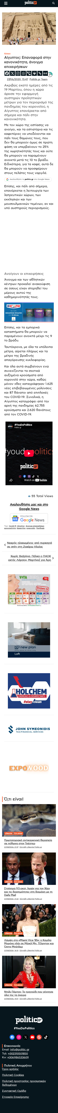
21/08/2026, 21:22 (11, 899)
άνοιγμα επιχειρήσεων (35, 526)
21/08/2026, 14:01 (11, 999)
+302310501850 (18, 1053)
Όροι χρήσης (10, 1069)
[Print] (34, 73)
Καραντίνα (21, 528)
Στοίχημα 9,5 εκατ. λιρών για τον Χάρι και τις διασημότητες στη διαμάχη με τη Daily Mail (28, 891)
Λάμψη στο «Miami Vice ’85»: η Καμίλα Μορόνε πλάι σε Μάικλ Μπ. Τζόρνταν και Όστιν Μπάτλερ (29, 943)
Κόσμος (7, 53)
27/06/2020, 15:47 (17, 79)
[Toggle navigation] (6, 3)
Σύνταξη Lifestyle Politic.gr (31, 847)
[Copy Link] (39, 73)
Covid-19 (12, 526)
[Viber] (28, 73)
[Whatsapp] (23, 73)
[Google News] (45, 73)
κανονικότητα (10, 528)
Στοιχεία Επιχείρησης (15, 1097)
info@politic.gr (19, 1049)
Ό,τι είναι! (18, 833)
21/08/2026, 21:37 (11, 847)
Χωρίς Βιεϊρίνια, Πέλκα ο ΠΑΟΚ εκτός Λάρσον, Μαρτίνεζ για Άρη (29, 558)
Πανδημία (40, 528)
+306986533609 (18, 1057)
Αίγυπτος (21, 526)
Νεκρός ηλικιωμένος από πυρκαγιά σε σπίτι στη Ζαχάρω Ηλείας (29, 545)
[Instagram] (17, 73)
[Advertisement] (29, 241)
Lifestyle (8, 833)
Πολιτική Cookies (13, 1075)
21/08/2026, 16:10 (11, 950)
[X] (12, 73)
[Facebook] (7, 73)
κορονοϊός (30, 528)
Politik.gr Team (38, 79)
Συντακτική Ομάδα (14, 1091)
